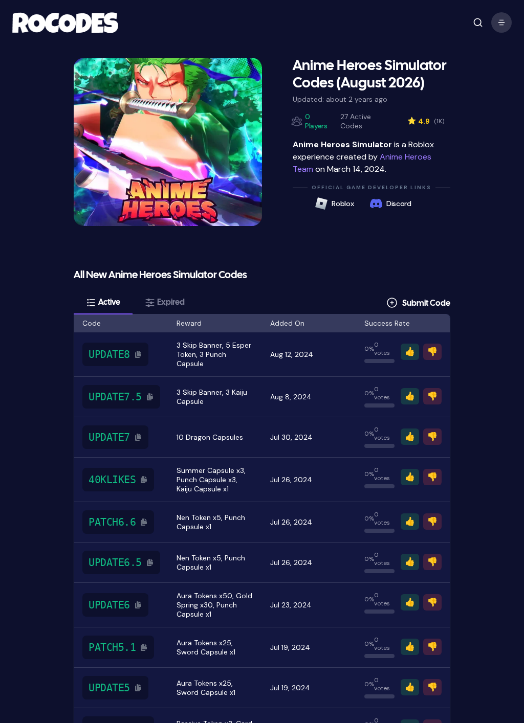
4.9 (425, 121)
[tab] (103, 302)
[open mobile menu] (478, 22)
